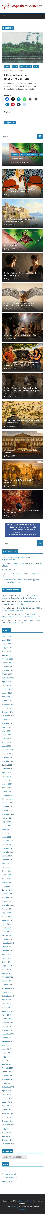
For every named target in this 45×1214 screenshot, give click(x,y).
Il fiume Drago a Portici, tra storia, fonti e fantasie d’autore (21, 421)
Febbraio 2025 (7, 704)
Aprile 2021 (6, 878)
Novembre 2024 (8, 716)
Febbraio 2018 (7, 1022)
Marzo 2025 (6, 700)
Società (36, 66)
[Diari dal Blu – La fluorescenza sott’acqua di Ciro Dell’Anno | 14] (22, 504)
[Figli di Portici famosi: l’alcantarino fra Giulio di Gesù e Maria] (22, 213)
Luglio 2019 (6, 958)
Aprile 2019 (6, 969)
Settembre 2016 (8, 1087)
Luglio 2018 (6, 1003)
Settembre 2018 (8, 996)
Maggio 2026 (7, 647)
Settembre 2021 (8, 860)
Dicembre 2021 (8, 848)
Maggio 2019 (7, 966)
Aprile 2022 (6, 833)
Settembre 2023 (8, 769)
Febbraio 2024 (7, 750)
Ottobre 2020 (7, 901)
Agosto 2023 (6, 772)
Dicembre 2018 (8, 985)
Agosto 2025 (6, 682)
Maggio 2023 (7, 784)
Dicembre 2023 (8, 757)
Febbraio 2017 (7, 1068)
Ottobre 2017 (7, 1038)
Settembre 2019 (8, 950)
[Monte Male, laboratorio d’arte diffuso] (22, 327)
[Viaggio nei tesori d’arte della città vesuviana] (22, 474)
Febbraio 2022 (7, 841)
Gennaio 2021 (7, 890)
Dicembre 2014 (8, 1140)
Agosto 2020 (6, 909)
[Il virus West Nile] (22, 144)
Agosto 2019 (6, 954)
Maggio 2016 (7, 1102)
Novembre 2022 (8, 807)
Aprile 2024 (6, 742)
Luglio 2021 (6, 867)
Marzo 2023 (6, 791)
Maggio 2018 (7, 1011)
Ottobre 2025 (7, 674)
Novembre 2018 (8, 988)
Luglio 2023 (6, 776)
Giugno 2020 (7, 916)
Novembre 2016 (8, 1079)
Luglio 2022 (6, 822)
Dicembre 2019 (8, 939)
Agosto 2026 (6, 636)
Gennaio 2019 (7, 981)
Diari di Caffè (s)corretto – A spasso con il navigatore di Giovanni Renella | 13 (21, 364)
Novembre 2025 (8, 670)
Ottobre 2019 (7, 947)
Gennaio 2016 (7, 1117)
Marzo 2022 (6, 837)
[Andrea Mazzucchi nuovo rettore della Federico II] (22, 445)
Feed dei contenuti (9, 1174)
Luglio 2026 (6, 640)
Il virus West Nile (11, 158)
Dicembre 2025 (8, 666)
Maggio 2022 (7, 829)
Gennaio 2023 (7, 799)
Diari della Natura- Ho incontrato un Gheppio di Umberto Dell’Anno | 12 (19, 304)
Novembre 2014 (8, 1144)
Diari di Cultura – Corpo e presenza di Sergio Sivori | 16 (20, 274)
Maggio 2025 (7, 693)
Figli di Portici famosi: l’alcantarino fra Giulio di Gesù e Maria (20, 220)
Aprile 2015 (6, 1132)
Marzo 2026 (6, 655)
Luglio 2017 (6, 1049)
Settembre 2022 (8, 814)
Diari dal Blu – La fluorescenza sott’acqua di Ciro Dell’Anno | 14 (21, 511)
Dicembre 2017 (8, 1030)
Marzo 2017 (6, 1064)
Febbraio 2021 (7, 886)
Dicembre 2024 (8, 712)
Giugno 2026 (7, 644)
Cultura (14, 66)
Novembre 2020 (8, 897)
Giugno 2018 (7, 1007)
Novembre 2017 (8, 1034)
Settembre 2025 (8, 678)
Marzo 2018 (6, 1019)
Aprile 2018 (6, 1015)
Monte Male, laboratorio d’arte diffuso (20, 335)
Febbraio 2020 (7, 931)
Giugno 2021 (7, 871)
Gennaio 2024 (7, 753)
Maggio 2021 (7, 875)
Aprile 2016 (6, 1106)
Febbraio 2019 (7, 977)
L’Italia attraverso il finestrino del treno (17, 76)
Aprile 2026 (6, 651)
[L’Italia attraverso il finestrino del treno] (22, 47)
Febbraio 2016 (7, 1113)
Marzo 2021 (6, 882)
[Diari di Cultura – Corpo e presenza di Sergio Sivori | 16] (22, 267)
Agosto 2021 (6, 863)
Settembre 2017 (8, 1041)
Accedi (4, 1170)
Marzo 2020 (6, 928)
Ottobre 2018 (7, 992)
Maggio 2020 (7, 920)
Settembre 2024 (8, 723)
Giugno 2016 (7, 1098)
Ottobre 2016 (7, 1083)
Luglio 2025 (6, 685)
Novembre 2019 (8, 943)
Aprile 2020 (6, 924)
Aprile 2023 (6, 788)
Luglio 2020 (6, 913)
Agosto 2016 (6, 1091)
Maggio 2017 (7, 1056)
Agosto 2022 (6, 818)
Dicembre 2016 (8, 1075)
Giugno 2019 (7, 962)
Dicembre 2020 (8, 894)
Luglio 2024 (6, 731)
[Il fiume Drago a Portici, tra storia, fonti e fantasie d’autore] (22, 415)
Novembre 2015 (8, 1125)
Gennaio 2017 (7, 1072)
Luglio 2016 (6, 1094)
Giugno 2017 (7, 1053)
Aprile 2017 (6, 1060)
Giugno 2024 (7, 735)
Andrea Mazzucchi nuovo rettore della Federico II (20, 451)
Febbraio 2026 (7, 659)
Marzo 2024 (6, 746)
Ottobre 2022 (7, 810)
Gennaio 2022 (7, 844)
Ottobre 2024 (7, 719)
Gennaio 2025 (7, 708)
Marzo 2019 (6, 973)
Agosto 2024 (6, 727)
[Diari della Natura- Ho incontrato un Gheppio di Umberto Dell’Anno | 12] (22, 297)
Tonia (21, 71)
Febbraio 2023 (7, 795)
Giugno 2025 (7, 689)
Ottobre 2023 (7, 765)
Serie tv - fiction (25, 66)
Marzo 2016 (6, 1110)
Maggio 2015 (7, 1128)
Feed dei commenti (9, 1178)
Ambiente (7, 155)
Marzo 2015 (6, 1136)
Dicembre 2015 (8, 1121)
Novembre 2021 (8, 852)
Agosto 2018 (6, 1000)
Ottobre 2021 (7, 856)
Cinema (7, 66)
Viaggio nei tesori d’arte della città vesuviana (18, 481)
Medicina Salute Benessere (21, 155)
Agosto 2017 (6, 1045)
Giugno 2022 (7, 825)
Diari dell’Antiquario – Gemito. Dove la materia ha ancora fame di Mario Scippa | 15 (22, 390)
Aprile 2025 (6, 697)
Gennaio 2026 (7, 663)
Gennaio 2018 (7, 1026)
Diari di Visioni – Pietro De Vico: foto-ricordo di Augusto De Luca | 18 (20, 190)
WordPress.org (7, 1181)
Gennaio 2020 (7, 935)
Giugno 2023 (7, 780)
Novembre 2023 (8, 761)
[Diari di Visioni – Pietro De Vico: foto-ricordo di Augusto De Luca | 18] (22, 183)
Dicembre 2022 (8, 803)
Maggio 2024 (7, 738)
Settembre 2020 (8, 905)
